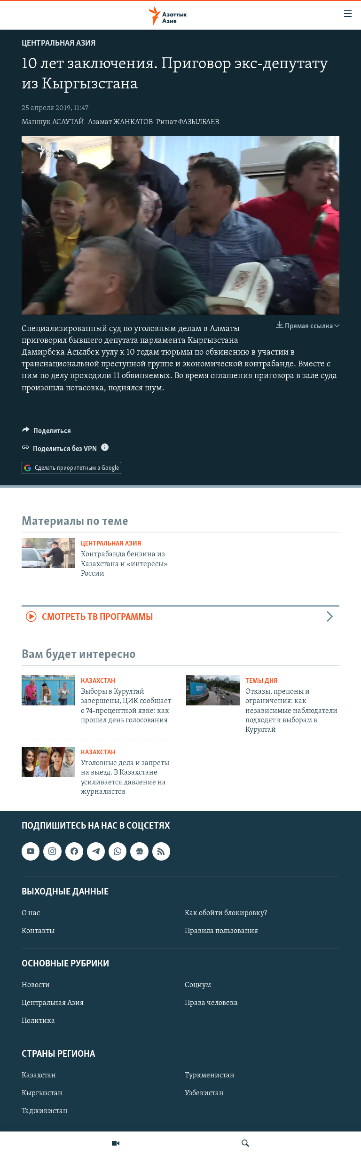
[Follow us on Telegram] (96, 851)
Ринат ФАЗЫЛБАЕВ (187, 122)
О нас (31, 913)
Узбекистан (204, 1093)
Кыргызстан (42, 1093)
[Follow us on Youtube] (30, 851)
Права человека (211, 1003)
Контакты (38, 931)
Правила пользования (221, 931)
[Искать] (245, 1143)
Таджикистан (45, 1111)
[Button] (46, 433)
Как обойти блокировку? (226, 913)
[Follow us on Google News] (139, 851)
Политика (38, 1021)
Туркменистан (210, 1075)
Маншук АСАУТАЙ (53, 122)
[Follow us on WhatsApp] (117, 851)
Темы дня (261, 681)
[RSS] (161, 851)
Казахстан (98, 681)
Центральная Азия (58, 44)
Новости (36, 985)
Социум (198, 985)
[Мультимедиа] (116, 1143)
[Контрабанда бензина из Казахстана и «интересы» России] (48, 553)
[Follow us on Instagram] (52, 851)
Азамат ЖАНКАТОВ (120, 122)
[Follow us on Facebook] (74, 851)
